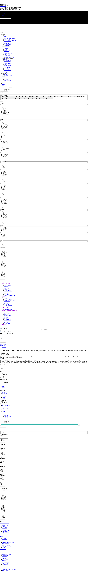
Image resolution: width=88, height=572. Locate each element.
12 (30, 96)
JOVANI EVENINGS (7, 315)
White (4, 278)
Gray (4, 276)
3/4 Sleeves (4, 235)
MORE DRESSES (5, 408)
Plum (4, 507)
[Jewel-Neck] (2, 473)
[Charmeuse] (2, 463)
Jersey (4, 188)
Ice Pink (4, 263)
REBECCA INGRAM (7, 304)
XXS (30, 98)
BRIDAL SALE (4, 547)
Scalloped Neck (5, 219)
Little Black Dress (5, 125)
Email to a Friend (2, 345)
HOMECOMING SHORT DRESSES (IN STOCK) (10, 569)
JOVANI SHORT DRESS (8, 291)
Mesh (4, 190)
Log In (3, 16)
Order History (4, 397)
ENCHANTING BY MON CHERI (9, 300)
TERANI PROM (6, 294)
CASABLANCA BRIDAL (8, 299)
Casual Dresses (5, 107)
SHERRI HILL (6, 293)
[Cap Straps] (2, 483)
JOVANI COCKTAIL (7, 290)
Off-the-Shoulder (5, 216)
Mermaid (4, 229)
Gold (4, 273)
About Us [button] (3, 411)
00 (7, 96)
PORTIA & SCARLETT (7, 292)
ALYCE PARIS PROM (7, 285)
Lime (4, 254)
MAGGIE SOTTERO (7, 302)
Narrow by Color (4, 249)
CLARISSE (6, 287)
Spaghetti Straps (5, 244)
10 (26, 96)
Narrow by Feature (4, 102)
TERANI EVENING (5, 563)
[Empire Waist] (2, 476)
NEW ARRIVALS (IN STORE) (9, 326)
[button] (3, 34)
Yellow (4, 250)
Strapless (4, 221)
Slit (3, 150)
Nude (4, 272)
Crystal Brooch (5, 174)
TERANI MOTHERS (7, 321)
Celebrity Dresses (5, 142)
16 (37, 96)
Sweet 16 (4, 117)
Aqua (4, 255)
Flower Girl (5, 111)
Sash (3, 180)
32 (66, 96)
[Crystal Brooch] (2, 461)
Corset (4, 144)
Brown (4, 274)
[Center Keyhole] (3, 448)
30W (21, 98)
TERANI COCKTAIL (7, 320)
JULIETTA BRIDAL (7, 301)
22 (48, 96)
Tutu (3, 136)
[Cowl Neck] (2, 471)
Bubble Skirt (5, 141)
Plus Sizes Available (6, 148)
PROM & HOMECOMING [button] (4, 523)
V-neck (4, 223)
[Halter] (2, 472)
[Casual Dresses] (4, 440)
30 (62, 96)
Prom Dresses (5, 115)
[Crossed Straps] (2, 451)
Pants (4, 129)
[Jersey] (2, 465)
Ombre (4, 166)
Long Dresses (5, 127)
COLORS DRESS (5, 527)
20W (83, 96)
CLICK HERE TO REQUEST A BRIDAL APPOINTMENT (44, 1)
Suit (3, 134)
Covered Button (5, 154)
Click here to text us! (3, 6)
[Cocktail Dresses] (4, 441)
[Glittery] (1, 455)
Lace (4, 178)
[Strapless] (2, 485)
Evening (4, 110)
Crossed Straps (5, 155)
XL (47, 98)
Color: (1, 341)
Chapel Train (5, 201)
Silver (4, 277)
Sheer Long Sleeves (6, 237)
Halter (4, 212)
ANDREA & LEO (7, 286)
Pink (3, 264)
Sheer (4, 158)
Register (3, 15)
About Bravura (4, 393)
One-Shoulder (5, 217)
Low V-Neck (5, 215)
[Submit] (10, 18)
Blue (4, 498)
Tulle (4, 195)
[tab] (45, 289)
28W (17, 98)
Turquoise (4, 256)
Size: (1, 340)
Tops (4, 135)
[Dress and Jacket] (2, 444)
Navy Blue (4, 499)
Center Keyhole (5, 143)
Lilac (4, 261)
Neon (4, 165)
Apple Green (5, 252)
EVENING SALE (7, 323)
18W (79, 96)
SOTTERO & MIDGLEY (8, 305)
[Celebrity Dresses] (3, 447)
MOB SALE (6, 322)
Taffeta (4, 194)
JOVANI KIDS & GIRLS (8, 309)
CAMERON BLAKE (7, 312)
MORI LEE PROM (5, 531)
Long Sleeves (5, 236)
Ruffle (4, 179)
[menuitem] (45, 13)
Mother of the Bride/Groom (7, 114)
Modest (4, 128)
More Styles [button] (2, 567)
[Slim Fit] (2, 477)
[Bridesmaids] (4, 439)
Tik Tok (3, 387)
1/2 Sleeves (4, 234)
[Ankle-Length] (2, 467)
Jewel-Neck (5, 214)
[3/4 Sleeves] (3, 480)
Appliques (4, 171)
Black (4, 275)
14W (70, 96)
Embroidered (5, 175)
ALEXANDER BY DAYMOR (7, 554)
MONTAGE (6, 317)
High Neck (4, 213)
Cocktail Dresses (5, 108)
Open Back (4, 146)
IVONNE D (6, 314)
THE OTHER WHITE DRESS (6, 546)
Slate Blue (4, 497)
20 (44, 96)
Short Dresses (5, 132)
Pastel (4, 167)
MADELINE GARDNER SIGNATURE (8, 542)
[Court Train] (2, 469)
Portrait (4, 218)
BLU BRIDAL (6, 298)
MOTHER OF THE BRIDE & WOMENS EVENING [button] (8, 552)
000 (3, 96)
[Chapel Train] (2, 468)
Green (4, 253)
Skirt (3, 133)
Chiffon (4, 186)
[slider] (79, 424)
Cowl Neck (4, 211)
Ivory (4, 271)
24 (51, 96)
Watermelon (5, 267)
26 (55, 96)
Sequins (4, 181)
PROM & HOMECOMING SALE (9, 295)
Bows (4, 173)
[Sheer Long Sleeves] (3, 481)
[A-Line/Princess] (2, 475)
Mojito (4, 251)
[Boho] (2, 443)
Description (4, 347)
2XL (51, 98)
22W (4, 98)
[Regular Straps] (2, 484)
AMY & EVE (6, 297)
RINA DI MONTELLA (7, 319)
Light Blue (4, 257)
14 (33, 96)
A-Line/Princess (5, 227)
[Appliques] (2, 459)
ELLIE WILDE (6, 288)
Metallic (4, 164)
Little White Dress (5, 126)
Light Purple (5, 262)
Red (3, 508)
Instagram (3, 386)
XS (34, 98)
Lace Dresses (5, 124)
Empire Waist (5, 228)
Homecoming (5, 113)
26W (12, 98)
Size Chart (1, 343)
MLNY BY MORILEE (5, 559)
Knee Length (5, 204)
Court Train (4, 202)
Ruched (4, 149)
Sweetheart (4, 222)
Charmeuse (4, 185)
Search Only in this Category (5, 89)
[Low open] (2, 453)
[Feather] (2, 464)
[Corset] (3, 449)
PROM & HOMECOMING (6, 405)
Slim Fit (4, 230)
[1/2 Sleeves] (3, 479)
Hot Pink (4, 265)
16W (74, 96)
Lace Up (4, 156)
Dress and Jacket (5, 123)
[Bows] (2, 460)
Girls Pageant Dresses (6, 112)
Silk (3, 193)
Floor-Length (5, 203)
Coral (4, 270)
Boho (4, 122)
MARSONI (5, 316)
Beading (4, 172)
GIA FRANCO (6, 313)
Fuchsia (4, 266)
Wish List (3, 13)
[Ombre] (1, 457)
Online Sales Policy (3, 344)
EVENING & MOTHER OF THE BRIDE (8, 407)
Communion (5, 109)
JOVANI (5, 289)
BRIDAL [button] (1, 536)
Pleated (4, 147)
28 (58, 96)
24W (8, 98)
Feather (4, 176)
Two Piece (4, 137)
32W (25, 98)
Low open (4, 157)
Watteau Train (5, 207)
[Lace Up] (2, 452)
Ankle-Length (5, 199)
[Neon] (1, 456)
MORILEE (6, 303)
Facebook (3, 388)
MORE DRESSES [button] (3, 549)
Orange (4, 509)
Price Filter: (3, 90)
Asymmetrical (5, 200)
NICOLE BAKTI (6, 318)
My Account (4, 396)
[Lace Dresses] (2, 445)
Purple (4, 260)
